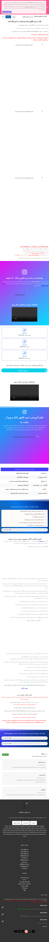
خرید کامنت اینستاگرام (24, 864)
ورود (14, 16)
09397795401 (43, 905)
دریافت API (24, 888)
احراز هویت (41, 485)
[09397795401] (2, 907)
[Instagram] (26, 931)
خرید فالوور (41, 541)
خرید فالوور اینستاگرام (36, 281)
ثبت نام (8, 16)
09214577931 (43, 919)
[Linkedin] (22, 931)
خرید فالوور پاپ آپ (24, 853)
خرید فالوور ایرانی (24, 851)
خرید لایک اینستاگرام (24, 855)
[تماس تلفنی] (24, 330)
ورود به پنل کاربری (24, 877)
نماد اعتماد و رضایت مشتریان (24, 883)
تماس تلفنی (24, 333)
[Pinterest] (19, 931)
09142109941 (43, 912)
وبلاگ (24, 890)
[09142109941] (2, 914)
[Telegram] (33, 931)
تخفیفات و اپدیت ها (7, 11)
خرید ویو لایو (24, 862)
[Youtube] (15, 931)
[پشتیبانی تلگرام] (46, 370)
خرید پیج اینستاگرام (24, 866)
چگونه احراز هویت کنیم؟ (24, 881)
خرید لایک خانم (24, 857)
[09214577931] (2, 921)
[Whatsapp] (29, 931)
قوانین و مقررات (24, 885)
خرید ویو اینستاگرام (24, 859)
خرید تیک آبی (24, 868)
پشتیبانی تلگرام (22, 370)
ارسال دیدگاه (5, 754)
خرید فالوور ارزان (24, 849)
